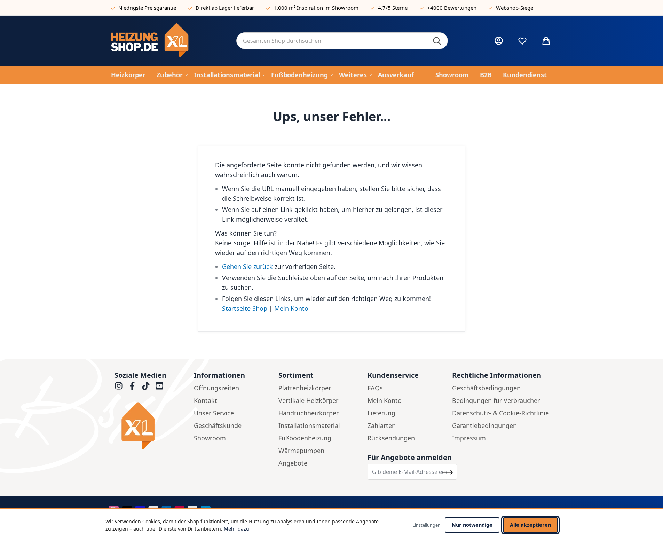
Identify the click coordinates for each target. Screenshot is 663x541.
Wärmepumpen (301, 450)
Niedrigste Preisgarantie (147, 7)
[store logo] (168, 40)
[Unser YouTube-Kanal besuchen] (159, 386)
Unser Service (214, 413)
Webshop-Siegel (515, 7)
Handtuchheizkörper (308, 413)
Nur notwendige (472, 525)
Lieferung (381, 413)
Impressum (469, 438)
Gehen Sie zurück (247, 266)
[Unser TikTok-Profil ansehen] (146, 386)
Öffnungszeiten (216, 388)
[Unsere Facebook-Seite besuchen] (132, 386)
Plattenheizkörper (304, 388)
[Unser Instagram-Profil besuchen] (119, 386)
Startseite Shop (244, 308)
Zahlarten (382, 425)
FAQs (375, 388)
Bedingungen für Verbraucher (496, 400)
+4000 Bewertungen (451, 7)
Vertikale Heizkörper (308, 400)
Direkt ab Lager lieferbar (225, 7)
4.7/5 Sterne (393, 7)
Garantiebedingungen (484, 425)
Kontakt (205, 400)
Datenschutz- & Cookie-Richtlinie (500, 413)
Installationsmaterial (309, 425)
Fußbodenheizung (304, 438)
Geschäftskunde (218, 425)
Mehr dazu (236, 528)
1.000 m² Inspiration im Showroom (316, 7)
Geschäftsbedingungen (486, 388)
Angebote (292, 463)
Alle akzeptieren (530, 525)
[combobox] (342, 40)
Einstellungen (426, 525)
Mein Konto (291, 308)
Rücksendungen (391, 438)
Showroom (210, 438)
